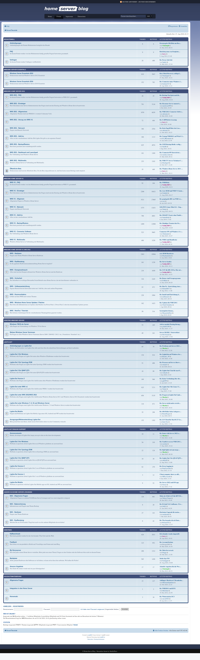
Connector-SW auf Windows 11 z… (171, 231)
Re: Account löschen (166, 542)
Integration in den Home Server (21, 588)
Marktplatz (13, 558)
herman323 (165, 84)
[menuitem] (6, 26)
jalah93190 (166, 326)
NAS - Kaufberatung (17, 520)
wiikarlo (165, 373)
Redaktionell (9, 39)
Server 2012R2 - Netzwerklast (169, 332)
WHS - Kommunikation (18, 294)
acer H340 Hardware (167, 253)
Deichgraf (165, 163)
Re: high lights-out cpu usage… (170, 450)
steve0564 (165, 599)
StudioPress (113, 651)
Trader (164, 209)
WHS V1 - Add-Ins (16, 215)
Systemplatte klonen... (167, 311)
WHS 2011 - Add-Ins (17, 136)
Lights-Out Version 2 (17, 378)
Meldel (75, 625)
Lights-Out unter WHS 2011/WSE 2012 (23, 395)
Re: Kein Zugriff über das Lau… (170, 128)
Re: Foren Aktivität (166, 60)
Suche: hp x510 (164, 558)
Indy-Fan (165, 422)
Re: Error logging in (166, 466)
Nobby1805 (166, 97)
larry (164, 54)
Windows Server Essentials (15, 69)
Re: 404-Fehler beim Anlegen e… (170, 411)
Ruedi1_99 (165, 356)
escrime (164, 444)
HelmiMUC (166, 289)
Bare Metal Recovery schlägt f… (170, 73)
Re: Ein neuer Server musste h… (170, 103)
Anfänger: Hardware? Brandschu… (171, 580)
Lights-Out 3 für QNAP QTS (19, 370)
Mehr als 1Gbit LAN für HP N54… (171, 496)
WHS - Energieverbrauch (18, 270)
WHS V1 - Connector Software (20, 231)
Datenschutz (82, 16)
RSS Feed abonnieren (129, 2)
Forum (59, 16)
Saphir (164, 62)
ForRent (164, 280)
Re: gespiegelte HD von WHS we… (171, 199)
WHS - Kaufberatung (17, 261)
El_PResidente (167, 138)
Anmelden (7, 606)
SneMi (164, 147)
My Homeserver (15, 550)
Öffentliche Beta (15, 168)
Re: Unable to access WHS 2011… (171, 441)
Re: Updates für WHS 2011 (168, 302)
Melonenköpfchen (168, 582)
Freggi (164, 552)
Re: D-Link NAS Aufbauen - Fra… (171, 504)
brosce (164, 485)
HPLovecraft (166, 476)
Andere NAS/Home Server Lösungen (18, 492)
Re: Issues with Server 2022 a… (170, 433)
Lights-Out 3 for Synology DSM (21, 450)
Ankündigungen (15, 43)
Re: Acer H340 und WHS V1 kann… (171, 191)
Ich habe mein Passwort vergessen (92, 609)
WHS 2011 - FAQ (15, 95)
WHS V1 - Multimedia (17, 240)
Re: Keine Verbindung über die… (170, 378)
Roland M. (165, 522)
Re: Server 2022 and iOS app (169, 482)
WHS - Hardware (15, 253)
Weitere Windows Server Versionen (22, 332)
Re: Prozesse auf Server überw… (170, 362)
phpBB (90, 635)
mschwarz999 (166, 106)
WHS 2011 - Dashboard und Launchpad (24, 152)
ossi (163, 201)
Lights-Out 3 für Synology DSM (21, 362)
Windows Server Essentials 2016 (21, 81)
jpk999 (164, 381)
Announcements (16, 433)
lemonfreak (165, 217)
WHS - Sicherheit (16, 278)
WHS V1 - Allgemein (17, 199)
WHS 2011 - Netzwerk (17, 128)
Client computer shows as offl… (170, 474)
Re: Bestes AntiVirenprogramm (170, 278)
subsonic (165, 114)
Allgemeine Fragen (16, 580)
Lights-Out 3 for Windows (19, 441)
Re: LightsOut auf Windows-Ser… (171, 354)
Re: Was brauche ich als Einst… (170, 520)
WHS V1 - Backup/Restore (19, 223)
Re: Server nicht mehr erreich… (170, 403)
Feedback (13, 542)
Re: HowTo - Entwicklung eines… (171, 286)
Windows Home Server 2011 (14, 91)
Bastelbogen (166, 414)
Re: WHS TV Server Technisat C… (171, 160)
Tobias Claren (166, 498)
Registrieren (18, 606)
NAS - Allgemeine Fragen (19, 496)
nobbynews (166, 297)
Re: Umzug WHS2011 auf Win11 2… (172, 136)
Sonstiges (8, 530)
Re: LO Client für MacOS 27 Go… (171, 419)
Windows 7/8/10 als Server (19, 324)
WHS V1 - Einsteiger (17, 191)
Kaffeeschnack (15, 534)
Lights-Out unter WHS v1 (19, 387)
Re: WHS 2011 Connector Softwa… (171, 112)
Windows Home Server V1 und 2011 (17, 249)
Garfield (164, 193)
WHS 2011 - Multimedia (18, 160)
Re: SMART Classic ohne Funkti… (171, 215)
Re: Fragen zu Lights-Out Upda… (171, 395)
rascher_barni (166, 155)
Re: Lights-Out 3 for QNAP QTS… (171, 458)
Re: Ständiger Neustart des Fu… (170, 223)
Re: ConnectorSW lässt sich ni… (170, 152)
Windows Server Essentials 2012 (21, 73)
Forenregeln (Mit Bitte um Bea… (170, 43)
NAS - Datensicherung (18, 504)
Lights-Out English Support (15, 429)
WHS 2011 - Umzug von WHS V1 (21, 120)
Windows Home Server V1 (13, 178)
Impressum (69, 16)
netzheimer (165, 514)
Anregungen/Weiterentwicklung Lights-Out (25, 419)
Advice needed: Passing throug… (170, 324)
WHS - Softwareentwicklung (20, 286)
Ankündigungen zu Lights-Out (20, 346)
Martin (164, 348)
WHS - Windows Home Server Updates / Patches (27, 302)
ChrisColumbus (167, 305)
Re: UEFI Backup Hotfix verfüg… (171, 144)
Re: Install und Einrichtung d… (170, 294)
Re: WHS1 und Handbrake (168, 240)
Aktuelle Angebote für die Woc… (170, 566)
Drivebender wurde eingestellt (169, 534)
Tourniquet (165, 76)
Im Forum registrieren (147, 2)
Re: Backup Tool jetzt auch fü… (170, 95)
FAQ (11, 51)
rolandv (164, 365)
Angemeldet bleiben (112, 609)
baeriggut (165, 561)
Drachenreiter (166, 256)
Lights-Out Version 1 (17, 474)
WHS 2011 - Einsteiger (18, 103)
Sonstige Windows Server (14, 320)
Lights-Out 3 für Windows (19, 354)
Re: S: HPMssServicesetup (168, 120)
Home (50, 16)
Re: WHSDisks (164, 182)
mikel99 (165, 460)
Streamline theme (102, 651)
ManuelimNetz (167, 313)
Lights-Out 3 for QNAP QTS (19, 458)
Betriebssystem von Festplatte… (170, 51)
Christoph (165, 45)
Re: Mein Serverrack (166, 550)
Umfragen (13, 60)
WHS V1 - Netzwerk (16, 207)
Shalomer (165, 591)
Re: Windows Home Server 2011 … (171, 169)
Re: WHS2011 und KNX (168, 588)
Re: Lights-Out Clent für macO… (170, 370)
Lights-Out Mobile (16, 411)
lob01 (164, 506)
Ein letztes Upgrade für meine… (170, 512)
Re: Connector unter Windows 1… (171, 81)
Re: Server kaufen (165, 261)
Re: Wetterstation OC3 (167, 596)
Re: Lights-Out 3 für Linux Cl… (170, 387)
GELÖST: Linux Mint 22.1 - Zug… (171, 207)
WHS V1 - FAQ (15, 182)
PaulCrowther (166, 468)
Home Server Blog (89, 651)
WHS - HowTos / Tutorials (19, 311)
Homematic (14, 596)
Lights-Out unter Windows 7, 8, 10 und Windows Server (30, 403)
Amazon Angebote (16, 566)
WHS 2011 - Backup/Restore (20, 144)
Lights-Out (8, 342)
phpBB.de (102, 637)
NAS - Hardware (15, 512)
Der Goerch (166, 335)
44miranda (165, 234)
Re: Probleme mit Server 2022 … (170, 346)
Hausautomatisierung (12, 576)
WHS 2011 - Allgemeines (18, 111)
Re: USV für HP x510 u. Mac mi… (171, 270)
